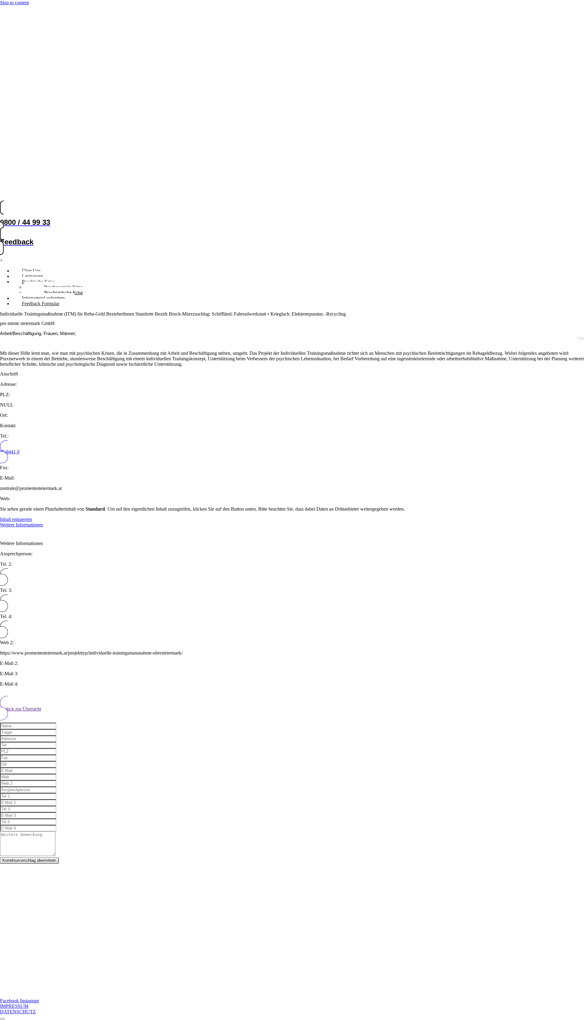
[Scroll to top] (2, 1019)
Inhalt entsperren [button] (16, 519)
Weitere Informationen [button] (21, 524)
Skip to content (14, 2)
